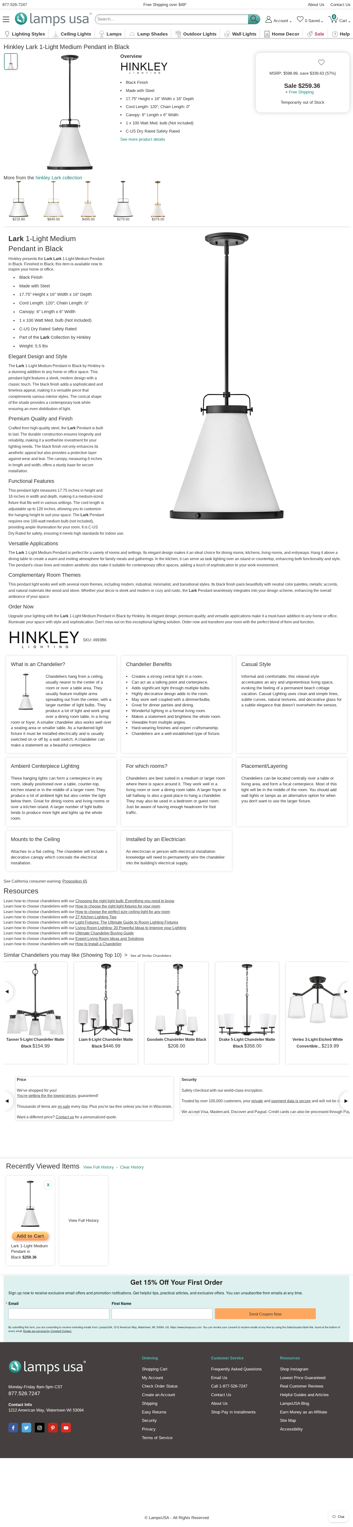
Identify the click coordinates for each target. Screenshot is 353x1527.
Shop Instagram (294, 1369)
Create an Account (158, 1395)
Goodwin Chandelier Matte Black (176, 1039)
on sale (64, 1106)
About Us (316, 4)
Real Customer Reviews (301, 1386)
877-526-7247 (14, 4)
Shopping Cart (154, 1369)
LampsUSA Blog (294, 1403)
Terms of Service (157, 1438)
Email (13, 1303)
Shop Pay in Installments (233, 1412)
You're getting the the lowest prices (46, 1096)
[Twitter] (26, 1427)
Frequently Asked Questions (236, 1369)
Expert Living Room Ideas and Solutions (109, 939)
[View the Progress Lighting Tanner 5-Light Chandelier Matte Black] (35, 1000)
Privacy (149, 1429)
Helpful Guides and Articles (304, 1395)
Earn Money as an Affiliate (303, 1412)
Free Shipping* (165, 4)
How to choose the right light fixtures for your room (117, 906)
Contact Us (340, 4)
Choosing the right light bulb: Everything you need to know (124, 901)
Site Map (288, 1420)
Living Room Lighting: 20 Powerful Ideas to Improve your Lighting (130, 928)
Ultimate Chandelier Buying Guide (104, 933)
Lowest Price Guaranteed (302, 1378)
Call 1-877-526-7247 (229, 1386)
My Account (152, 1378)
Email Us (219, 1378)
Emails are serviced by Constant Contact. (47, 1331)
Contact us (65, 1117)
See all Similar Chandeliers (150, 955)
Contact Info (20, 1404)
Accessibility (291, 1429)
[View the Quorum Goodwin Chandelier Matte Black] (176, 1000)
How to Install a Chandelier (98, 944)
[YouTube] (66, 1427)
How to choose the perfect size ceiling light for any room (122, 912)
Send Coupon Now (265, 1314)
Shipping (149, 1403)
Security (149, 1420)
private (257, 1101)
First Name (121, 1303)
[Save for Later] (321, 62)
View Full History (98, 1167)
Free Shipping (301, 92)
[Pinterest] (53, 1427)
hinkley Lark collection (59, 177)
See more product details (142, 139)
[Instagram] (39, 1427)
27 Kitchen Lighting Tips (95, 917)
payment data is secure (291, 1101)
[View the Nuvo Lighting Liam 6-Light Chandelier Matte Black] (106, 1000)
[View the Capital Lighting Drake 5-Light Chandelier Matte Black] (247, 1000)
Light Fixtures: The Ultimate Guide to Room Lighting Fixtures (126, 922)
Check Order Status (160, 1386)
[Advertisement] (176, 1474)
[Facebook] (13, 1427)
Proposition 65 (74, 881)
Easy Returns (154, 1412)
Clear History (132, 1167)
